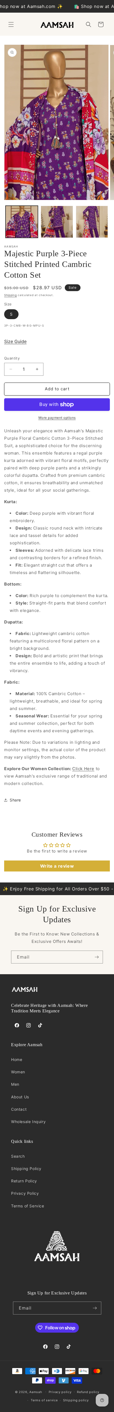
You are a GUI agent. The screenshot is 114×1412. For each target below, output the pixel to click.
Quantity (12, 358)
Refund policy (88, 1392)
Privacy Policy (25, 1193)
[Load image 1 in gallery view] (22, 222)
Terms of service (44, 1400)
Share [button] (15, 800)
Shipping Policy (26, 1168)
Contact (19, 1109)
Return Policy (24, 1181)
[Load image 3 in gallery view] (92, 222)
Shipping (10, 295)
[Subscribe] (96, 957)
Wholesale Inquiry (28, 1121)
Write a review (57, 866)
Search (18, 1156)
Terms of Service (27, 1206)
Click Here (83, 768)
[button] (11, 24)
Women (18, 1072)
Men (15, 1084)
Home (16, 1059)
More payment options (57, 418)
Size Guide (15, 341)
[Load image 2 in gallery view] (57, 222)
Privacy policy (60, 1392)
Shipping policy (76, 1400)
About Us (20, 1096)
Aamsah (35, 1392)
